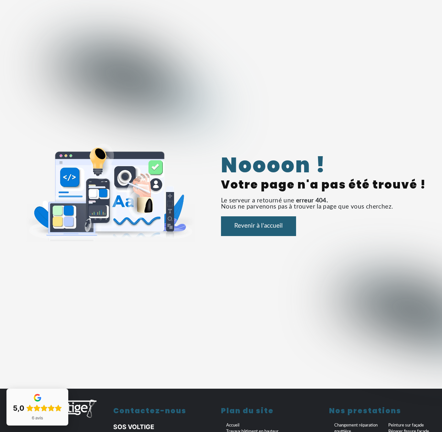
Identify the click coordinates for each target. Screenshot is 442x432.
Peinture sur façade (406, 425)
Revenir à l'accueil (258, 226)
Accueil (232, 425)
